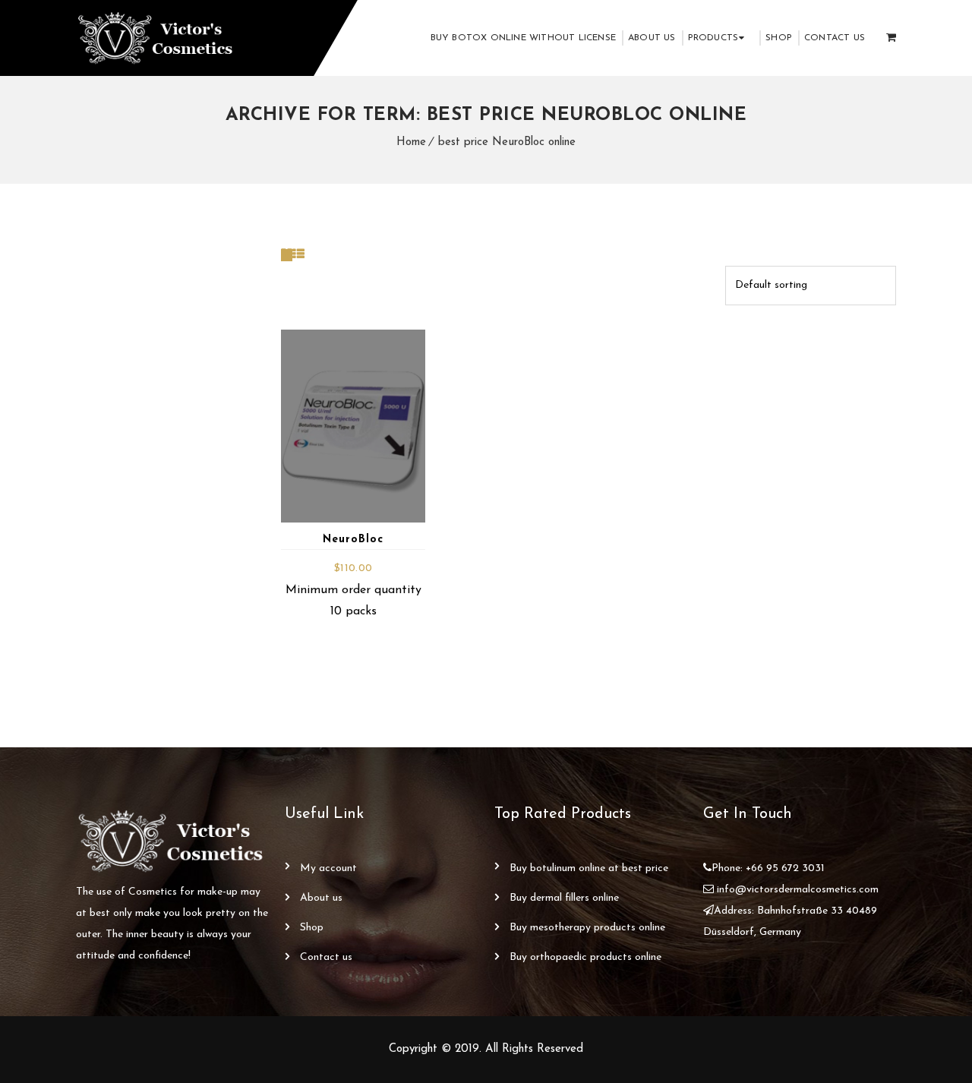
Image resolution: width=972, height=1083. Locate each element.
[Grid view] (286, 255)
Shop (778, 38)
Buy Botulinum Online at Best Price (589, 868)
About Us (652, 38)
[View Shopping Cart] (891, 38)
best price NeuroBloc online (507, 142)
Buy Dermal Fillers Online (564, 898)
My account (328, 868)
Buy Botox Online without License (523, 38)
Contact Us (834, 38)
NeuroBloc (353, 539)
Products (713, 38)
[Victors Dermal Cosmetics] (157, 38)
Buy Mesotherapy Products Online (587, 927)
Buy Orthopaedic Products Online (585, 957)
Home (411, 142)
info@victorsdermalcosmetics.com (798, 889)
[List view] (298, 255)
